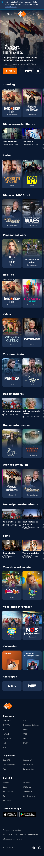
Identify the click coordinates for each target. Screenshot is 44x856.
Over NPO (6, 760)
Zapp (5, 787)
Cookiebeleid (33, 834)
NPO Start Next (8, 791)
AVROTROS (7, 720)
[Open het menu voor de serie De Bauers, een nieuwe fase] (19, 201)
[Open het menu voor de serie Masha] (19, 573)
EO (4, 729)
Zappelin (6, 782)
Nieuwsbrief (27, 760)
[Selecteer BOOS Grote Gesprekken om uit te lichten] (29, 77)
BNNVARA (6, 725)
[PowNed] (32, 686)
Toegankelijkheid (9, 765)
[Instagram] (39, 848)
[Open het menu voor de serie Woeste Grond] (19, 162)
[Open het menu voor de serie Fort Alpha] (39, 162)
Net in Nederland (29, 796)
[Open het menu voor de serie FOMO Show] (19, 91)
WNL (24, 739)
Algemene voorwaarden (12, 830)
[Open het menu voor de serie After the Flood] (19, 241)
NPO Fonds (27, 787)
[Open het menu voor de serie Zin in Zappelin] (39, 573)
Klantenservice (28, 769)
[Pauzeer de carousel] (38, 71)
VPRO (25, 734)
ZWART (25, 743)
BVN (4, 796)
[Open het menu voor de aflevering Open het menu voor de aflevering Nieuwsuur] (39, 130)
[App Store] (10, 814)
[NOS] (12, 686)
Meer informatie (10, 7)
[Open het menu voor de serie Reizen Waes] (39, 201)
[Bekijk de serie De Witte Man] (12, 443)
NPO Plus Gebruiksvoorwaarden (14, 834)
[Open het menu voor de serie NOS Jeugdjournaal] (39, 613)
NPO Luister (7, 800)
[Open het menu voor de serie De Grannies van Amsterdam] (39, 281)
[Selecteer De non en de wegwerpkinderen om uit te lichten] (14, 77)
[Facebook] (33, 848)
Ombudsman (27, 791)
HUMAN (6, 734)
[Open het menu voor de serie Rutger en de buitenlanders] (39, 91)
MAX (4, 743)
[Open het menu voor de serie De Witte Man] (19, 431)
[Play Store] (27, 814)
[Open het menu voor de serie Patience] (39, 320)
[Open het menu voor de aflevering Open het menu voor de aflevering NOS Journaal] (19, 130)
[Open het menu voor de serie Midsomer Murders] (19, 320)
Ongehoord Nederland (31, 725)
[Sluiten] (41, 2)
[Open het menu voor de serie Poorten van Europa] (39, 431)
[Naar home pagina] (22, 14)
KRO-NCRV (7, 739)
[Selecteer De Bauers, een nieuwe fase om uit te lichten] (22, 77)
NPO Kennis (27, 782)
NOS (4, 748)
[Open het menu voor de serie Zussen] (39, 360)
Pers (4, 769)
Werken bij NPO (28, 765)
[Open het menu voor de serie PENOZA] (19, 360)
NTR (24, 720)
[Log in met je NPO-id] (39, 14)
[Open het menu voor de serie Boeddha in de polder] (39, 241)
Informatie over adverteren (12, 839)
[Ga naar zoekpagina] (33, 14)
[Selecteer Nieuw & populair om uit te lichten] (37, 77)
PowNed (26, 729)
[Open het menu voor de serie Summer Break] (19, 613)
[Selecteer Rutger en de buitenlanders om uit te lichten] (6, 77)
